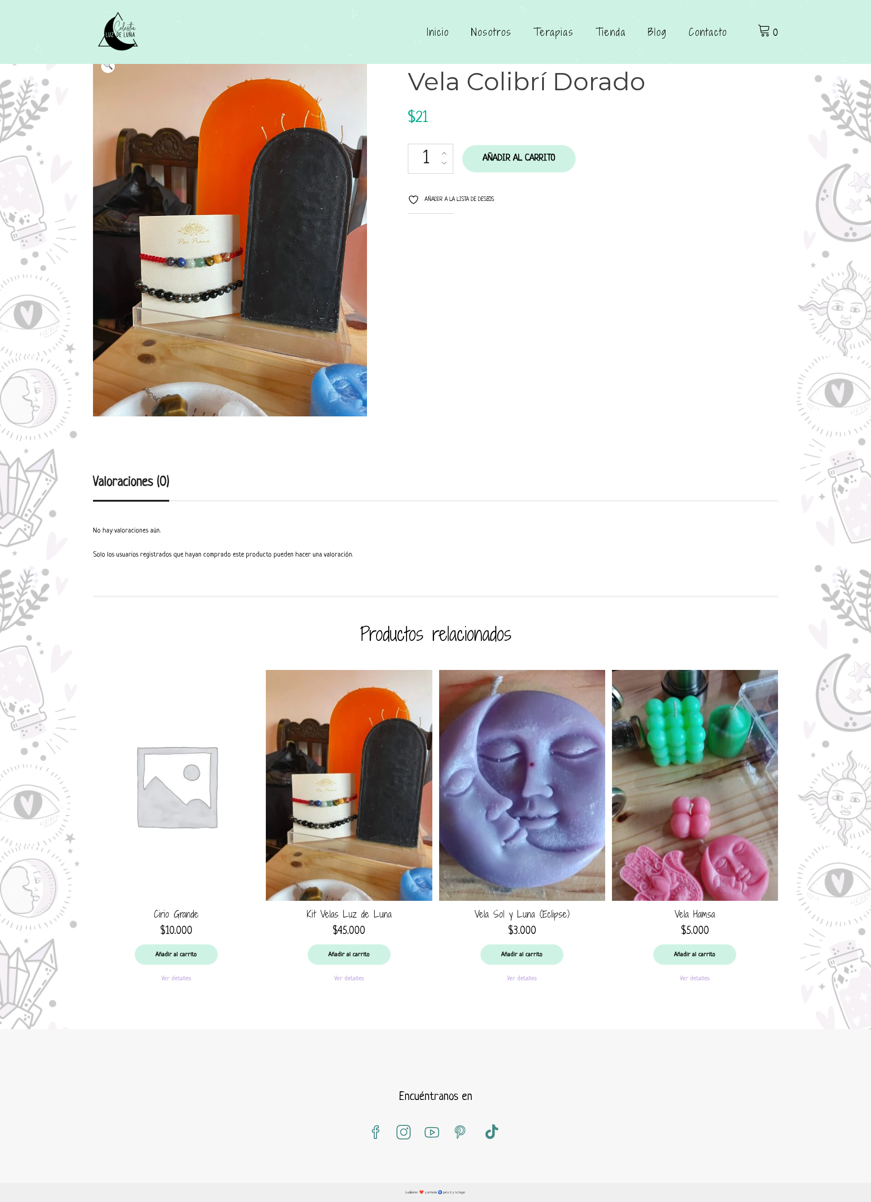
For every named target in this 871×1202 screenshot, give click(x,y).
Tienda (611, 31)
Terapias (553, 31)
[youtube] (432, 1133)
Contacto (708, 31)
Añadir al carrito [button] (176, 954)
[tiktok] (492, 1133)
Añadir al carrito (519, 158)
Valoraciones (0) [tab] (131, 482)
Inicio (438, 31)
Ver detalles (176, 978)
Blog (657, 31)
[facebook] (375, 1133)
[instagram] (403, 1133)
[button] (108, 66)
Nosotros (491, 31)
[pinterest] (460, 1133)
